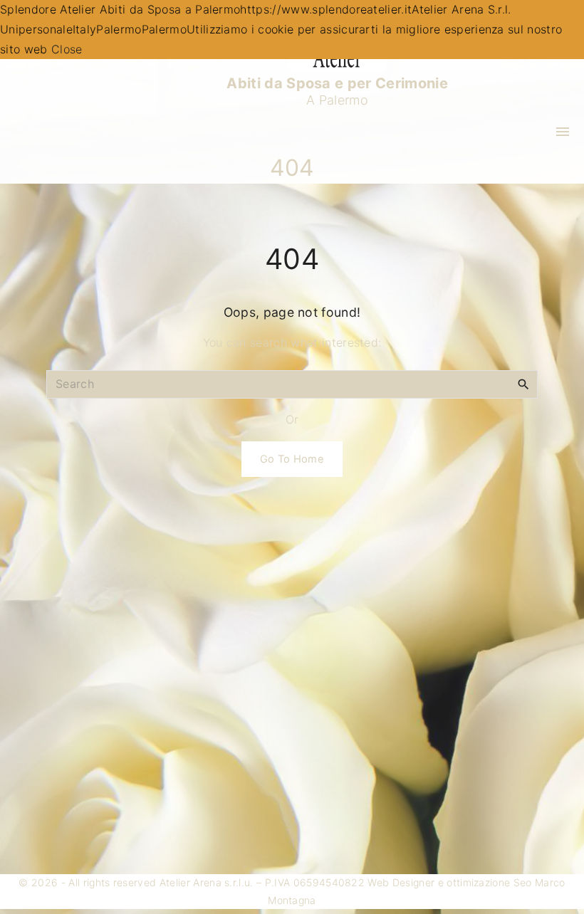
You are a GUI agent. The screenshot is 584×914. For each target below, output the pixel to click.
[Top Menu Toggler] (562, 131)
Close (67, 49)
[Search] (523, 383)
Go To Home (292, 459)
